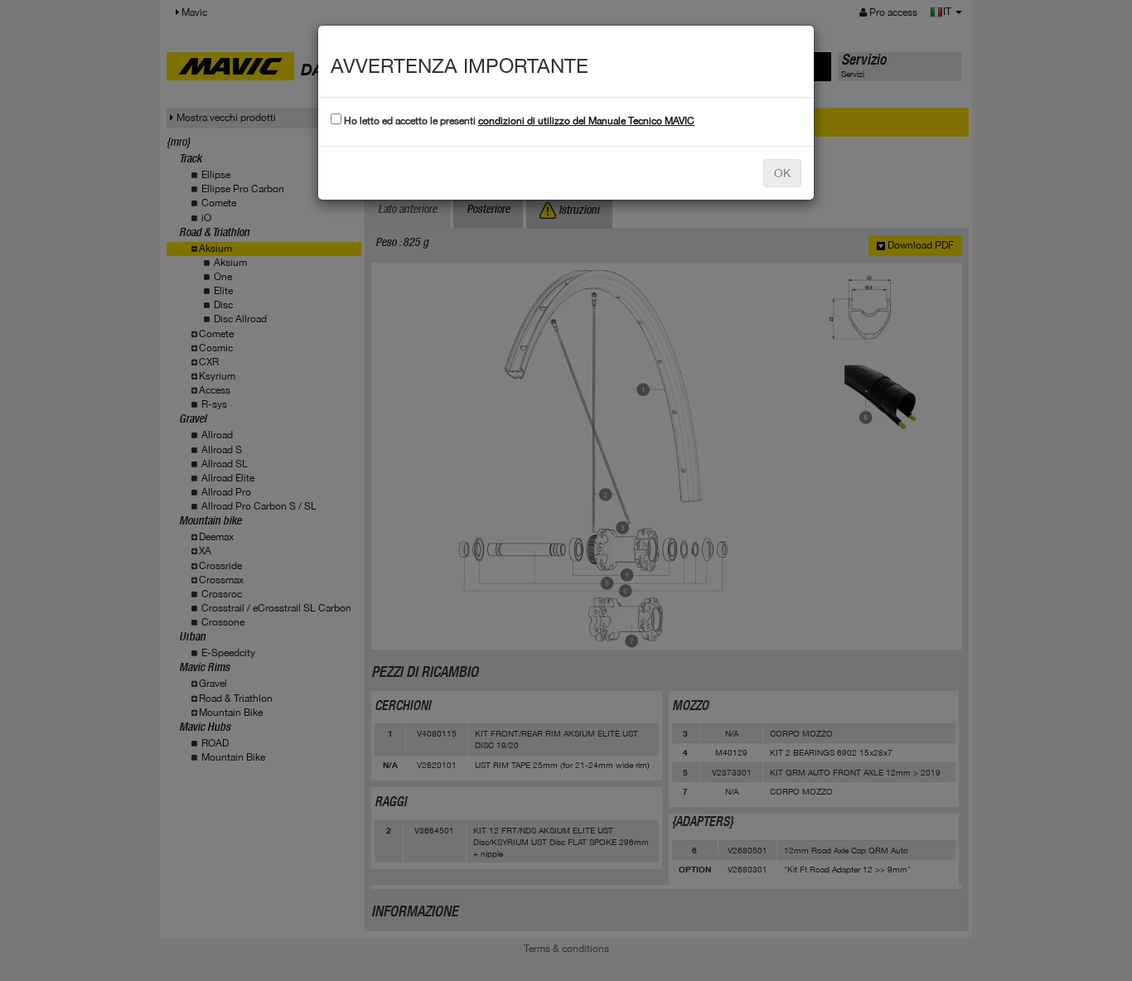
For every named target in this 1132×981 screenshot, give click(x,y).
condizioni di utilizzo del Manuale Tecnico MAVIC (586, 121)
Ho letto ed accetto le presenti (517, 121)
